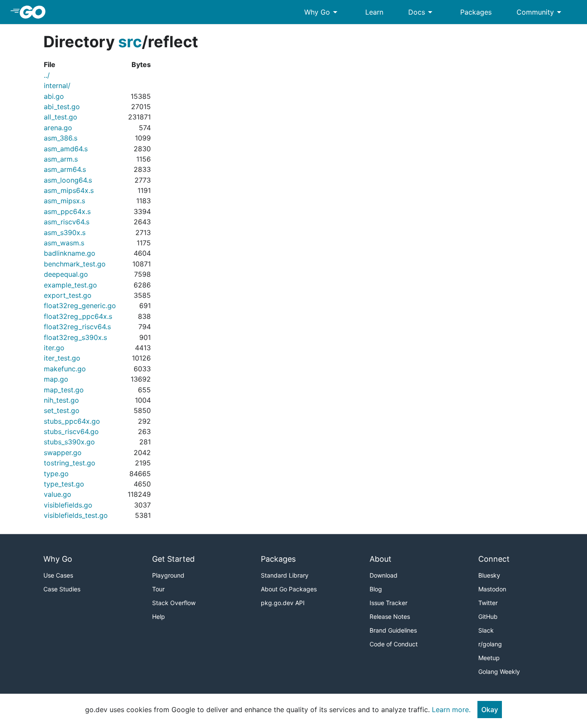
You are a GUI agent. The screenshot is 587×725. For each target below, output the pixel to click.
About (380, 558)
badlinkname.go (69, 253)
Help (158, 616)
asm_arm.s (61, 159)
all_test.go (60, 117)
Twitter (488, 602)
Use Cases (58, 575)
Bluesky (489, 575)
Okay (489, 709)
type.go (56, 473)
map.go (56, 379)
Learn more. (451, 709)
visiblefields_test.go (76, 515)
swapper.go (63, 452)
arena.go (58, 127)
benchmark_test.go (75, 264)
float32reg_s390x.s (75, 337)
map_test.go (64, 389)
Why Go (322, 12)
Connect (494, 558)
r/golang (490, 644)
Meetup (489, 657)
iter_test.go (62, 358)
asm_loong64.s (68, 180)
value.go (57, 494)
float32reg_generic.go (80, 305)
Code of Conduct (394, 644)
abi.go (54, 96)
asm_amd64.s (66, 148)
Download (383, 575)
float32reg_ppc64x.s (78, 316)
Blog (376, 589)
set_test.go (61, 410)
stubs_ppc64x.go (72, 421)
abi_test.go (62, 106)
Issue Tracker (388, 602)
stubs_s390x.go (69, 441)
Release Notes (390, 616)
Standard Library (285, 575)
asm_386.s (60, 138)
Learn (374, 12)
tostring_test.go (69, 463)
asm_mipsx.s (64, 200)
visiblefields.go (68, 505)
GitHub (488, 616)
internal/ (57, 85)
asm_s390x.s (65, 232)
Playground (168, 575)
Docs (421, 12)
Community (540, 12)
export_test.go (68, 295)
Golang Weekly (499, 671)
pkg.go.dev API (283, 602)
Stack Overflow (174, 602)
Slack (486, 630)
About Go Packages (289, 589)
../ (47, 75)
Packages (476, 12)
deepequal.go (66, 274)
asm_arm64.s (65, 169)
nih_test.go (61, 400)
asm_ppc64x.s (67, 211)
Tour (158, 589)
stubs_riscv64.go (71, 431)
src (130, 41)
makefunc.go (65, 368)
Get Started (173, 558)
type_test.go (64, 484)
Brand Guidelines (393, 630)
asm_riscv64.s (66, 221)
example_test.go (70, 285)
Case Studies (61, 589)
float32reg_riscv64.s (77, 326)
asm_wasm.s (64, 243)
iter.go (54, 347)
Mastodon (492, 589)
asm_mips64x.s (69, 190)
